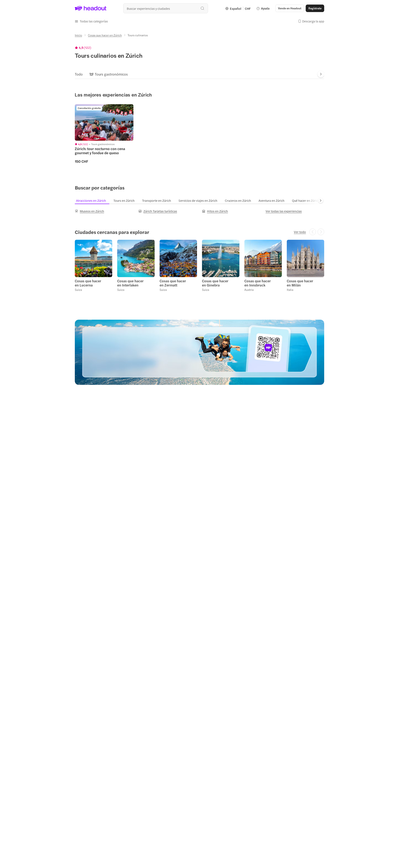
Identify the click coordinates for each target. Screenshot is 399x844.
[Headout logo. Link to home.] (91, 8)
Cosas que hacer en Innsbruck (257, 283)
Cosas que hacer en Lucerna (88, 283)
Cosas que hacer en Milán (300, 283)
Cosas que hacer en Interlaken (130, 283)
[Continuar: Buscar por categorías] (320, 200)
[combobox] (165, 8)
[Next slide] (321, 74)
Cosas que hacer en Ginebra (215, 283)
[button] (91, 21)
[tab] (79, 74)
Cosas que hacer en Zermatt (173, 283)
